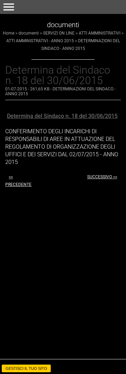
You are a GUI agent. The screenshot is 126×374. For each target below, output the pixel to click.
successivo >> (102, 176)
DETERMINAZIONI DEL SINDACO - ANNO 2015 (60, 91)
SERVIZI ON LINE (59, 33)
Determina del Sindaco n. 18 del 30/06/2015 (62, 116)
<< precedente (18, 180)
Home (8, 33)
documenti (29, 33)
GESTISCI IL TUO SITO (26, 368)
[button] (9, 7)
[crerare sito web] (63, 361)
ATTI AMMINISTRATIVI (99, 33)
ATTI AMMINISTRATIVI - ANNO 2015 (40, 40)
